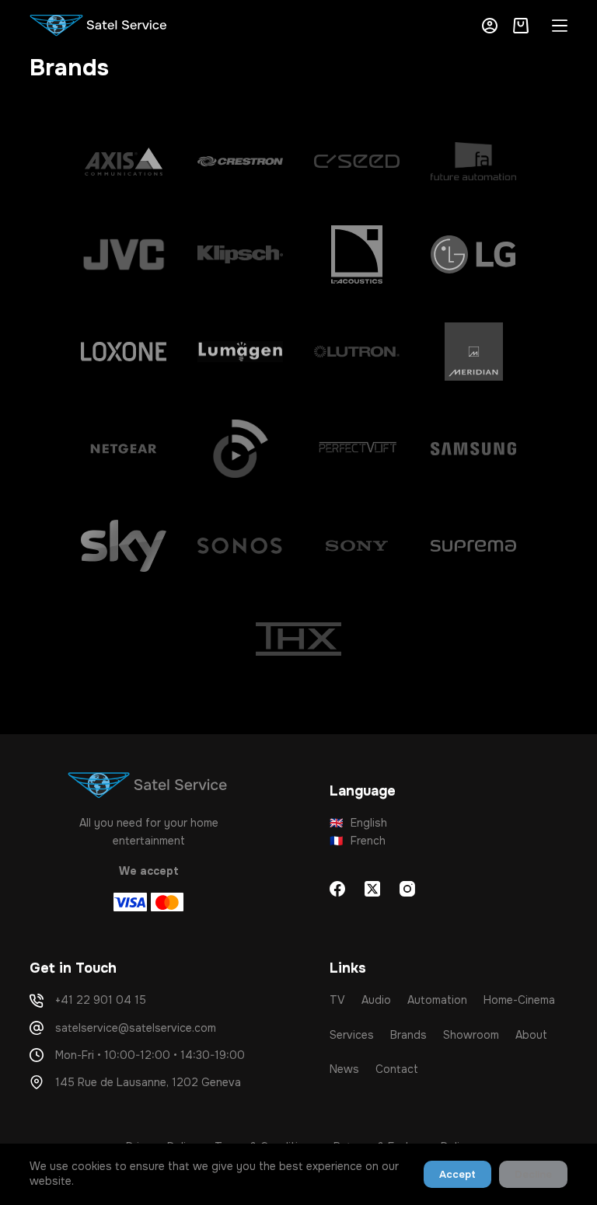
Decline (533, 1174)
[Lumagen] (240, 351)
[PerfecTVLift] (357, 449)
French (358, 841)
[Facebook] (337, 889)
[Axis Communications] (123, 161)
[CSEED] (357, 161)
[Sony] (357, 546)
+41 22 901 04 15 (100, 1000)
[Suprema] (473, 546)
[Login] (490, 25)
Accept (457, 1174)
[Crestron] (240, 161)
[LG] (473, 254)
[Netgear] (123, 448)
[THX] (298, 639)
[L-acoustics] (357, 254)
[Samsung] (473, 449)
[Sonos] (240, 546)
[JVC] (123, 254)
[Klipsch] (240, 254)
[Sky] (123, 546)
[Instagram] (407, 889)
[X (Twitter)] (372, 889)
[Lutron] (357, 351)
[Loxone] (123, 351)
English (358, 823)
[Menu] (559, 25)
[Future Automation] (473, 161)
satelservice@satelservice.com (135, 1028)
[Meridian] (473, 352)
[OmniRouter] (240, 449)
